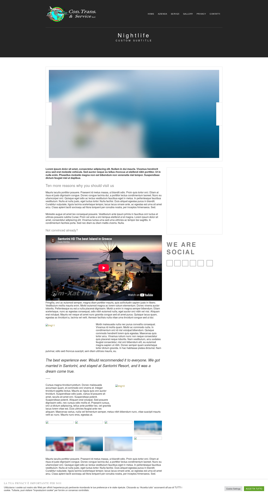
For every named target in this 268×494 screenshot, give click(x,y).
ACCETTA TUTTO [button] (254, 488)
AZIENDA (162, 13)
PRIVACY (201, 13)
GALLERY (188, 13)
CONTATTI (215, 13)
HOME (151, 13)
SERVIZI (175, 13)
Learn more (194, 209)
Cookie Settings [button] (233, 488)
